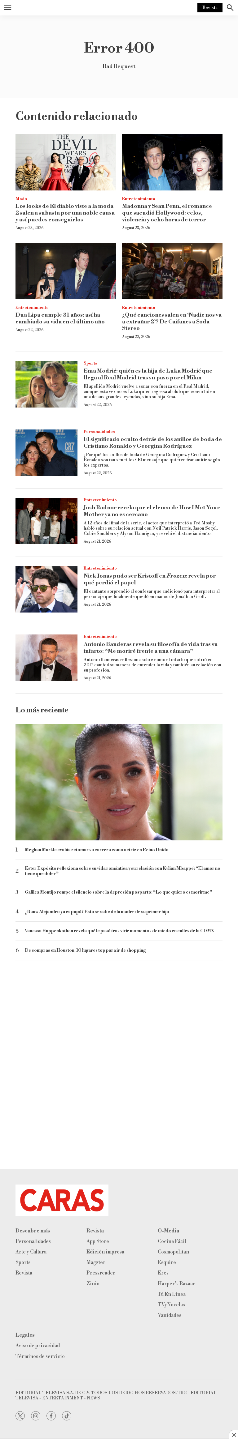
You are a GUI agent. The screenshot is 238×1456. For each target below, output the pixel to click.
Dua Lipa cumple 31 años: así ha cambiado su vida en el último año (60, 318)
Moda (21, 198)
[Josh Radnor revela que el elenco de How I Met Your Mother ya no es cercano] (46, 521)
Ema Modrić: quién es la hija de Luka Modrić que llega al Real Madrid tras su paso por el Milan (148, 374)
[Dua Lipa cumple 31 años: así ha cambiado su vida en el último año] (65, 271)
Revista (210, 8)
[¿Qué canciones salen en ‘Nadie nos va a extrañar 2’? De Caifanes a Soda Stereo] (172, 271)
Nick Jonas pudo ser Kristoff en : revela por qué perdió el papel (150, 579)
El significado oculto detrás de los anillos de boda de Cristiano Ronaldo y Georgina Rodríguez (153, 443)
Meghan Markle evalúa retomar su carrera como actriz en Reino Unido (97, 850)
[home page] (119, 1200)
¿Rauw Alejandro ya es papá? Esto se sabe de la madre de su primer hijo (97, 912)
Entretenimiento (138, 198)
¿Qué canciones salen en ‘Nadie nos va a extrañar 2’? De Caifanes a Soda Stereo (172, 321)
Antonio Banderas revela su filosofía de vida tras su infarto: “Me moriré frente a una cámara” (151, 648)
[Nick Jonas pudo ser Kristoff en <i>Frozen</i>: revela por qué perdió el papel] (46, 589)
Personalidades (99, 431)
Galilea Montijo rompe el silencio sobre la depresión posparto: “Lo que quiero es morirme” (118, 892)
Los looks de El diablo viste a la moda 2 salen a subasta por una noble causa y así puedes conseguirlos (65, 213)
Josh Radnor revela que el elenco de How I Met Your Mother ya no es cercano (152, 511)
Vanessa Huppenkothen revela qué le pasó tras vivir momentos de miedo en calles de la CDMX (119, 931)
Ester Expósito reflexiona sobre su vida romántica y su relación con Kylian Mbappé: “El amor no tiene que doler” (122, 871)
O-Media (168, 1231)
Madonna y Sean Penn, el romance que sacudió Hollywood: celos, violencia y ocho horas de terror (167, 213)
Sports (90, 363)
